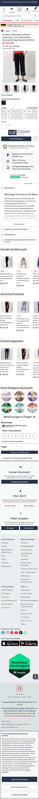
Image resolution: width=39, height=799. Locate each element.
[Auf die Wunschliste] (35, 139)
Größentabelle (32, 107)
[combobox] (17, 16)
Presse (3, 559)
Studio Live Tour (26, 620)
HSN (2, 724)
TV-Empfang (25, 617)
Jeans (8, 31)
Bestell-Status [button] (29, 506)
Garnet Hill (26, 724)
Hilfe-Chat (4, 543)
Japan (29, 697)
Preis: (3, 95)
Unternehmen (25, 590)
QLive (3, 556)
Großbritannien (16, 697)
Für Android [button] (28, 528)
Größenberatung (26, 550)
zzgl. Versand (14, 46)
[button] (4, 10)
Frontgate (19, 724)
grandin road (4, 727)
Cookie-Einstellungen (19, 795)
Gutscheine (5, 597)
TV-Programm (6, 593)
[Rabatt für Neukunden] (19, 131)
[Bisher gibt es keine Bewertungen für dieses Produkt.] (7, 48)
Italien (24, 697)
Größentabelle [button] (9, 234)
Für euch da (5, 607)
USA (9, 697)
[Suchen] (35, 16)
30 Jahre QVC (26, 20)
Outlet (23, 624)
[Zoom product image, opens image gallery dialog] (3, 81)
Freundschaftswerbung (9, 600)
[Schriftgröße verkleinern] (37, 183)
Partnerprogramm (7, 604)
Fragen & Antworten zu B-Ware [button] (16, 229)
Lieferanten (5, 563)
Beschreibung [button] (9, 188)
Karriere (23, 610)
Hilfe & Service (26, 576)
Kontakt (3, 546)
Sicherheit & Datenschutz (29, 569)
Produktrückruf (6, 566)
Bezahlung (24, 559)
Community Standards (12, 716)
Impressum (31, 716)
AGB (6, 713)
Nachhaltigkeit (25, 597)
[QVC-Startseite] (2, 31)
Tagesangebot (8, 20)
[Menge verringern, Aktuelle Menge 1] (2, 125)
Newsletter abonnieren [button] (19, 482)
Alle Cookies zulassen (20, 779)
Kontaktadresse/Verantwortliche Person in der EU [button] (20, 241)
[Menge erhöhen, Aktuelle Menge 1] (9, 125)
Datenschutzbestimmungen (21, 713)
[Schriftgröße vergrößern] (34, 183)
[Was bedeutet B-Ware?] (19, 146)
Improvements (14, 727)
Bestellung (24, 543)
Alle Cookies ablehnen (19, 787)
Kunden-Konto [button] (10, 506)
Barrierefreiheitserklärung (29, 600)
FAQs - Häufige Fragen (28, 572)
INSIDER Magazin (7, 590)
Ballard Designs (10, 724)
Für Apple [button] (10, 528)
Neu (17, 20)
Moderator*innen (26, 613)
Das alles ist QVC (26, 593)
